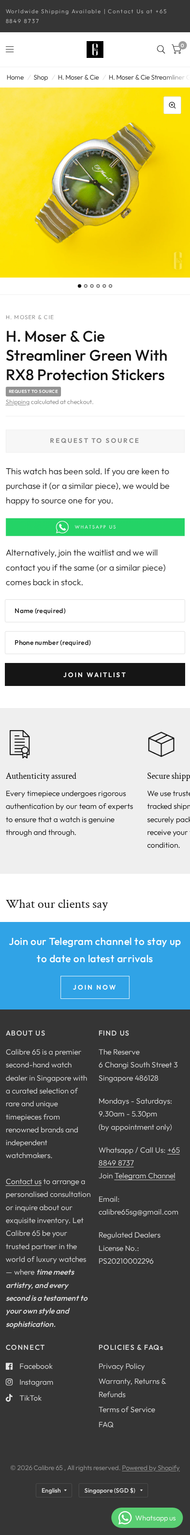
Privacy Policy (122, 1366)
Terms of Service (127, 1409)
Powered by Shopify (151, 1467)
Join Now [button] (95, 987)
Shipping (18, 402)
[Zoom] (172, 105)
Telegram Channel (144, 1175)
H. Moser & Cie (78, 77)
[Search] (161, 49)
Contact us (24, 1181)
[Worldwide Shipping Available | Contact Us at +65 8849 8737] (95, 16)
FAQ (106, 1424)
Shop (41, 77)
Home (15, 77)
